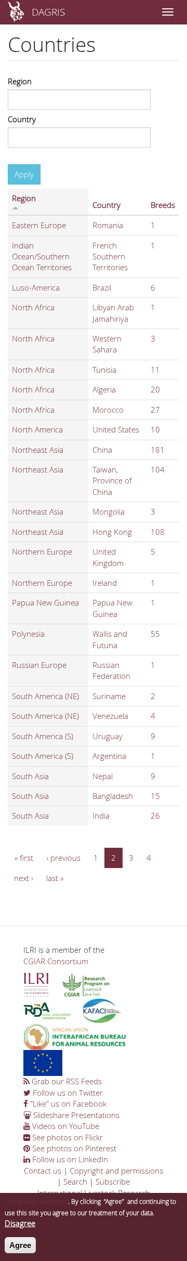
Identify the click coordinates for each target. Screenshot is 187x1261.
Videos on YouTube (64, 1126)
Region (20, 81)
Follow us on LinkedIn (69, 1159)
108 (158, 532)
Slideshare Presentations (75, 1115)
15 (155, 796)
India (101, 815)
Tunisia (104, 369)
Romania (107, 225)
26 (155, 815)
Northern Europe (42, 551)
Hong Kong (112, 532)
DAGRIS (48, 11)
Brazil (101, 287)
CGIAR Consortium (55, 961)
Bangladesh (112, 796)
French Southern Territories (110, 256)
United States (115, 429)
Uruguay (107, 736)
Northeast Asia (37, 449)
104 (158, 469)
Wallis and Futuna (109, 639)
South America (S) (42, 736)
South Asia (30, 776)
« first (24, 857)
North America (37, 429)
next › (23, 878)
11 (155, 369)
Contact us (42, 1170)
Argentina (109, 756)
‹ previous (63, 857)
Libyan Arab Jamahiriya (113, 312)
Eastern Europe (39, 225)
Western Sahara (107, 343)
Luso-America (36, 287)
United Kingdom (108, 557)
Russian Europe (39, 665)
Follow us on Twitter (67, 1092)
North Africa (33, 307)
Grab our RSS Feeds (66, 1081)
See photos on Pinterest (73, 1148)
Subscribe (113, 1181)
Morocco (108, 409)
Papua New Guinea (45, 602)
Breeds (163, 205)
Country (22, 119)
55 (155, 633)
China (102, 449)
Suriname (109, 696)
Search (75, 1181)
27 (155, 409)
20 (155, 389)
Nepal (102, 776)
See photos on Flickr (66, 1137)
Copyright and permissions (116, 1170)
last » (54, 878)
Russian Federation (111, 670)
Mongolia (108, 511)
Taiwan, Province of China (112, 480)
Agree (20, 1245)
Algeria (104, 389)
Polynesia (28, 633)
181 (158, 449)
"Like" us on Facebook (67, 1103)
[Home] (16, 12)
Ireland (104, 582)
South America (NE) (45, 696)
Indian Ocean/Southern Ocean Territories (42, 256)
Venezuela (110, 716)
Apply (24, 174)
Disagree (20, 1223)
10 (155, 429)
